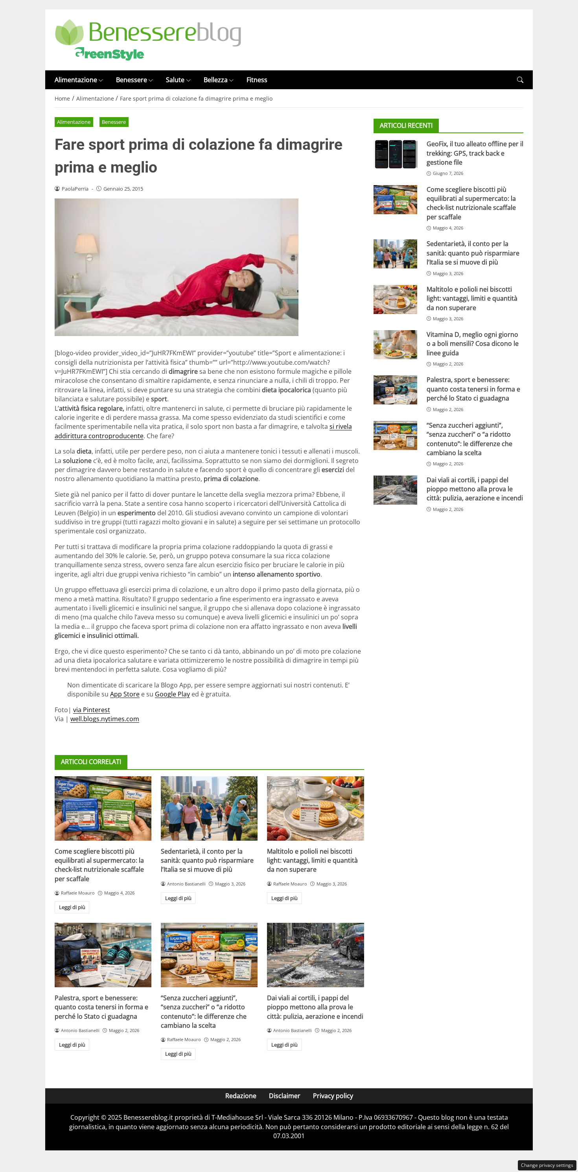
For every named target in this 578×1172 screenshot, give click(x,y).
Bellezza (216, 79)
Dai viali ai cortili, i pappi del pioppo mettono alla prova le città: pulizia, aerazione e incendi (315, 1007)
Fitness (257, 79)
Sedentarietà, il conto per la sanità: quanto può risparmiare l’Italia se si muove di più (207, 860)
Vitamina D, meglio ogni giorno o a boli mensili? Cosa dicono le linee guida (473, 343)
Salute (175, 79)
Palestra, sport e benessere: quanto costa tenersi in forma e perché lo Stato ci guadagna (101, 1007)
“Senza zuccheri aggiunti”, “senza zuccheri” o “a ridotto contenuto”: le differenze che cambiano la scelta (204, 1012)
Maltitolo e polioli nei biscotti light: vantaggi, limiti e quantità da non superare (312, 860)
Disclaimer (284, 1095)
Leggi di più (72, 907)
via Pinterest (91, 709)
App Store (125, 694)
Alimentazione (76, 79)
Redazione (240, 1095)
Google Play (172, 694)
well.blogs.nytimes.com (104, 719)
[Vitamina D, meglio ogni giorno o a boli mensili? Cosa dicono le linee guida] (395, 344)
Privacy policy (333, 1095)
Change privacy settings (547, 1165)
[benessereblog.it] (148, 39)
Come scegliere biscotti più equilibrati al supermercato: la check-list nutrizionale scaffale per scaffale (99, 865)
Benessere (131, 79)
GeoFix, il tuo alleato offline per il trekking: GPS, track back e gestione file (475, 153)
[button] (520, 80)
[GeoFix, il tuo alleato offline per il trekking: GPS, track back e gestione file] (395, 154)
